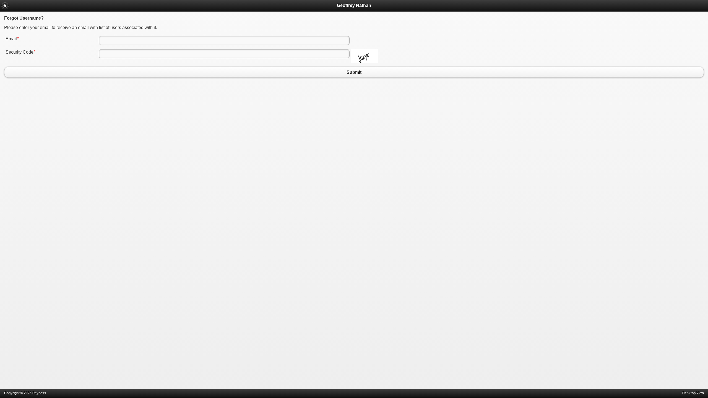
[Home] (5, 5)
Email (12, 38)
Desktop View (693, 393)
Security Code (20, 52)
